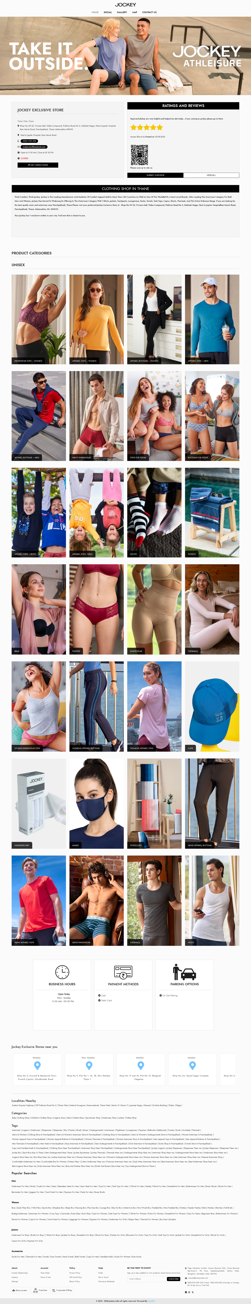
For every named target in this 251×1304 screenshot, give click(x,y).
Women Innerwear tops (27, 748)
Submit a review (155, 175)
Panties (76, 651)
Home (95, 12)
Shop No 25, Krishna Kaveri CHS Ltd (87, 1075)
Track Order (45, 1273)
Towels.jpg (136, 845)
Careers (15, 1277)
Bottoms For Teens (198, 457)
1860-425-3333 (216, 1282)
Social (108, 12)
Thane (192, 1057)
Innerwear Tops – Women (28, 361)
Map (134, 12)
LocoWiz (151, 1301)
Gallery (122, 12)
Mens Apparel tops (24, 942)
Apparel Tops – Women (84, 361)
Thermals (193, 651)
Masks (75, 845)
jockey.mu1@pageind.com (34, 146)
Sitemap (15, 1281)
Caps (190, 748)
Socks (133, 554)
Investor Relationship (20, 1273)
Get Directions (39, 165)
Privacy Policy (74, 1273)
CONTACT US (149, 12)
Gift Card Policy (75, 1277)
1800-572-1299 (193, 1282)
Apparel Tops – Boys (25, 554)
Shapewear (136, 651)
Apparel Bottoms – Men (27, 457)
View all (211, 175)
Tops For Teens (138, 457)
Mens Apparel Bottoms (200, 845)
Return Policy (74, 1281)
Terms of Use (46, 1277)
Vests (191, 942)
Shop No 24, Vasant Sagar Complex (36, 1075)
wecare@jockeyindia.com (198, 1278)
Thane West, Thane (26, 121)
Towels (192, 554)
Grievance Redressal (106, 1281)
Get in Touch (103, 1277)
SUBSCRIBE (173, 1279)
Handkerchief (22, 845)
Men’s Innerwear (81, 457)
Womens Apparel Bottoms (86, 748)
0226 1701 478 (29, 141)
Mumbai (37, 1057)
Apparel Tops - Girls (82, 554)
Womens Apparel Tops (141, 748)
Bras (17, 651)
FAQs (100, 1273)
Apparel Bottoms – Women (144, 361)
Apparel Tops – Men (198, 361)
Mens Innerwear (81, 942)
